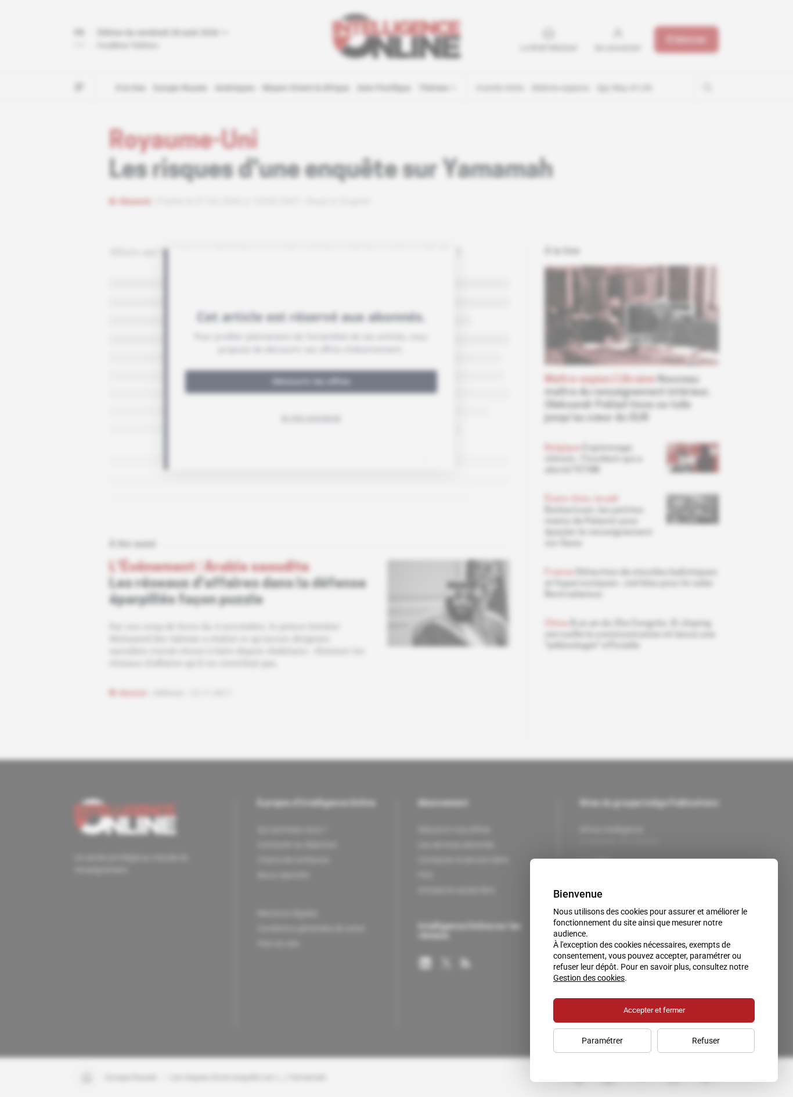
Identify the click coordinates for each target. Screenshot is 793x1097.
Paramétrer (602, 1040)
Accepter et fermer (654, 1010)
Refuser (706, 1040)
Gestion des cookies (589, 977)
